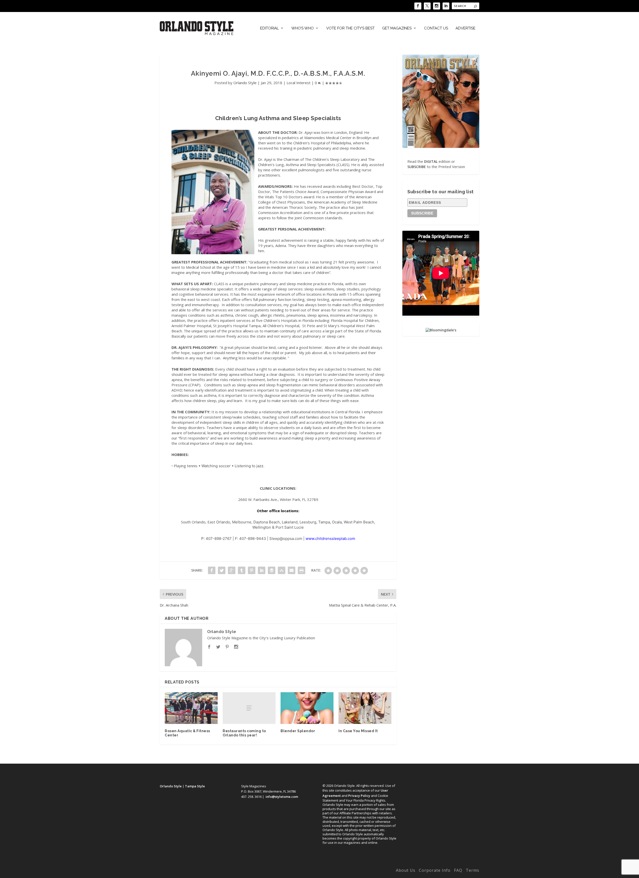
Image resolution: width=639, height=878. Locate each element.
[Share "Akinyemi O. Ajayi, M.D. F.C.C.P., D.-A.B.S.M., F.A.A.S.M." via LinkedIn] (262, 570)
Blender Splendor (298, 731)
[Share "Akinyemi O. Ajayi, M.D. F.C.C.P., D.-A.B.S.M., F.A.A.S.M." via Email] (292, 570)
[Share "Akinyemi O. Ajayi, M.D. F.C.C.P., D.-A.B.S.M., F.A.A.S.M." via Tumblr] (242, 570)
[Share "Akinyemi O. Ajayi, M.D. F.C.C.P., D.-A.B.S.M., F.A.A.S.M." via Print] (302, 570)
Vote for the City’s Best (350, 28)
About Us (405, 870)
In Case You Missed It (358, 731)
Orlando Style (245, 82)
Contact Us (436, 28)
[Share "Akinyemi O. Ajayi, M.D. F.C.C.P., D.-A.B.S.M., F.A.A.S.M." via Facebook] (212, 570)
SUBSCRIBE (416, 166)
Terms (472, 870)
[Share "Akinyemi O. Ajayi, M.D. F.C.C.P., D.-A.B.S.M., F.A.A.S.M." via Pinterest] (252, 570)
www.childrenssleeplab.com (330, 538)
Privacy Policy (359, 795)
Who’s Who (302, 28)
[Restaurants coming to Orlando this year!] (249, 708)
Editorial (269, 28)
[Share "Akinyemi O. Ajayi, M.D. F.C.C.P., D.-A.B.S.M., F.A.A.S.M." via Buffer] (272, 570)
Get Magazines (397, 28)
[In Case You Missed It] (364, 708)
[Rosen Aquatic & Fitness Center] (191, 708)
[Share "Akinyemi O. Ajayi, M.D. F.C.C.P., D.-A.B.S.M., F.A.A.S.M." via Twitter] (222, 570)
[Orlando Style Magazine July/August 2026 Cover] (440, 101)
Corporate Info (435, 870)
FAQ (458, 870)
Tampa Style (195, 786)
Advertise (466, 28)
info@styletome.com (282, 796)
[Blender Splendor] (307, 708)
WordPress (238, 871)
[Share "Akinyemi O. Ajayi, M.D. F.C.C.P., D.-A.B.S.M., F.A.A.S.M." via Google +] (232, 570)
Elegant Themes (192, 871)
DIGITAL (431, 161)
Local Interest (299, 82)
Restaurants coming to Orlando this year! (244, 733)
